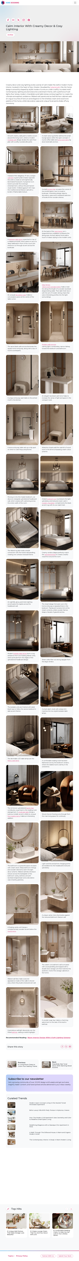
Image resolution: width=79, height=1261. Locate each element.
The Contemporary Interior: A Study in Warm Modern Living (50, 1140)
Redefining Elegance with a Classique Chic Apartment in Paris (49, 1126)
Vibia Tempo (46, 285)
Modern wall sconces (49, 344)
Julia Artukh (55, 87)
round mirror (12, 931)
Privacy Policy (22, 1256)
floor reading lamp (14, 816)
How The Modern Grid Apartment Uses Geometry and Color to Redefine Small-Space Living (50, 1118)
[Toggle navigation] (75, 3)
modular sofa (12, 140)
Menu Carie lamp (13, 761)
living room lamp (63, 140)
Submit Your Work (65, 1256)
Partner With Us (48, 1256)
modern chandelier (48, 503)
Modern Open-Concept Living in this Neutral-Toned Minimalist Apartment (47, 1104)
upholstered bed (50, 554)
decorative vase (20, 295)
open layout (59, 231)
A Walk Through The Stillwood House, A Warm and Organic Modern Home (50, 1133)
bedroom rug (51, 499)
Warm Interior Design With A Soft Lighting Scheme (48, 1038)
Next (71, 1209)
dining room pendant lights (51, 287)
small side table (23, 812)
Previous (66, 1209)
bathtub (14, 1032)
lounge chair (51, 189)
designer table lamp (15, 239)
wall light (10, 178)
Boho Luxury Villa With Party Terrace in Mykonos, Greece (49, 1110)
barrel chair (30, 808)
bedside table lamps (20, 653)
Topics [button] (10, 1256)
